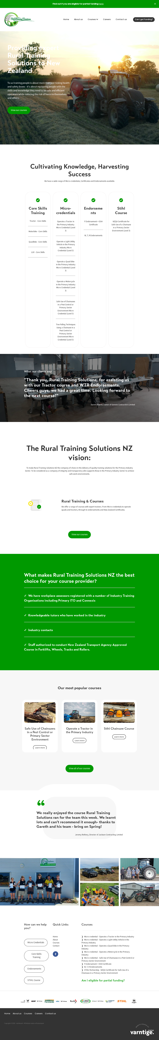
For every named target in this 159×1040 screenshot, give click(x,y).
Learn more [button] (40, 747)
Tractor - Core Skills (38, 221)
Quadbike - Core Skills (38, 242)
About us (78, 19)
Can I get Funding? (144, 19)
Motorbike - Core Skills (38, 231)
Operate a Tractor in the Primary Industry (116, 936)
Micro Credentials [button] (35, 942)
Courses (92, 19)
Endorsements (100, 181)
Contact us (121, 19)
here (101, 4)
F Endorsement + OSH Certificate (97, 964)
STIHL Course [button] (33, 980)
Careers (107, 19)
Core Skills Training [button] (36, 956)
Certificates (85, 181)
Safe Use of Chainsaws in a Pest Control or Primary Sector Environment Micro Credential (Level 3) (65, 307)
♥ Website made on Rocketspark (34, 1023)
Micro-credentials (72, 181)
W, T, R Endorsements (93, 235)
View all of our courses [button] (79, 768)
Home (66, 19)
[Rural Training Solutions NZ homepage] (19, 19)
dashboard (19, 1023)
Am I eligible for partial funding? (103, 980)
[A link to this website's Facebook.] (55, 954)
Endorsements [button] (34, 968)
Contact (56, 945)
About (55, 939)
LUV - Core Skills (38, 252)
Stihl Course (121, 210)
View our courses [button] (19, 110)
